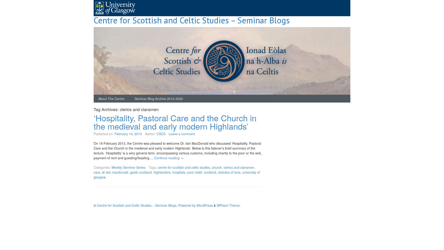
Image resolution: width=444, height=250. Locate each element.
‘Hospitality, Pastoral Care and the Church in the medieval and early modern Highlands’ (175, 122)
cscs (97, 172)
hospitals (179, 172)
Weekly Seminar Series (128, 167)
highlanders (162, 172)
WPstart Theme (228, 205)
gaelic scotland (141, 172)
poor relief (194, 172)
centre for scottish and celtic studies (184, 167)
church (217, 167)
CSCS (161, 133)
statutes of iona (229, 172)
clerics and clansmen (239, 167)
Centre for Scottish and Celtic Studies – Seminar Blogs (192, 20)
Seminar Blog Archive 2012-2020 (159, 98)
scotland (210, 172)
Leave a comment (182, 133)
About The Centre (111, 98)
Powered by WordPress (195, 205)
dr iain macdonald (115, 172)
